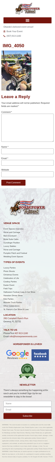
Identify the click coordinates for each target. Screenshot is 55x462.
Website (5, 170)
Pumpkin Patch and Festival (15, 253)
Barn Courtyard (9, 236)
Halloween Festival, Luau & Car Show (19, 292)
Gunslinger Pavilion (11, 243)
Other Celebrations (11, 306)
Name (4, 147)
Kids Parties (8, 299)
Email (4, 158)
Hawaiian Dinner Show (13, 295)
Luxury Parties (9, 268)
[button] (27, 20)
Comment (6, 112)
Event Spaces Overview (13, 229)
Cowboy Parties (10, 282)
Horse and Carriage (11, 232)
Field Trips (7, 288)
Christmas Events (10, 275)
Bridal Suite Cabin (11, 239)
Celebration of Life (11, 278)
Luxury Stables (9, 246)
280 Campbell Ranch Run (15, 318)
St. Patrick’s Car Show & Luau (16, 309)
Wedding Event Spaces (13, 256)
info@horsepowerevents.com (23, 336)
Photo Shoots (9, 271)
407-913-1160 (21, 333)
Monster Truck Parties (12, 302)
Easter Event (8, 285)
